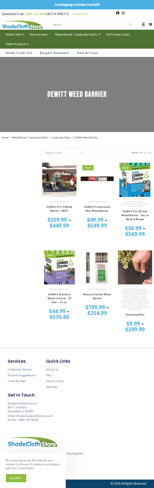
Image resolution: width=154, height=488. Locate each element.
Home (5, 137)
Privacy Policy (55, 381)
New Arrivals (87, 52)
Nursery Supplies (135, 302)
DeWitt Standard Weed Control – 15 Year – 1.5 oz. (59, 298)
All (150, 152)
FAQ (48, 375)
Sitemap (51, 387)
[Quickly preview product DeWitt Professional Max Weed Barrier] (112, 169)
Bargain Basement (54, 52)
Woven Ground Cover (139, 308)
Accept (16, 478)
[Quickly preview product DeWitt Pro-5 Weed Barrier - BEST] (74, 169)
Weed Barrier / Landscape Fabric (30, 137)
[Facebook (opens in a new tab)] (118, 13)
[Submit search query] (130, 24)
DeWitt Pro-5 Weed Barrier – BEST (59, 208)
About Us (52, 369)
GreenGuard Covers (130, 300)
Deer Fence (136, 291)
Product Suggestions (22, 375)
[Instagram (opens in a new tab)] (123, 13)
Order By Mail (16, 381)
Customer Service (20, 369)
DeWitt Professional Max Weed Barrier (97, 208)
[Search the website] (92, 24)
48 (145, 152)
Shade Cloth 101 (19, 52)
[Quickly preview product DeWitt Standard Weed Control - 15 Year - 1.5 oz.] (74, 257)
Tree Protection (140, 305)
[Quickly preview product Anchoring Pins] (150, 257)
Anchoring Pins (131, 289)
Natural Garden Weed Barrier (97, 296)
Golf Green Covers (139, 298)
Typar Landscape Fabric (131, 307)
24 (140, 152)
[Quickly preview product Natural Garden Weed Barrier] (112, 257)
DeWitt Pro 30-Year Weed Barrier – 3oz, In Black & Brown (135, 215)
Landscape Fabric (61, 137)
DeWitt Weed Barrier (59, 201)
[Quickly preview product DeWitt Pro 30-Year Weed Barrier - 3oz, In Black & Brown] (150, 169)
